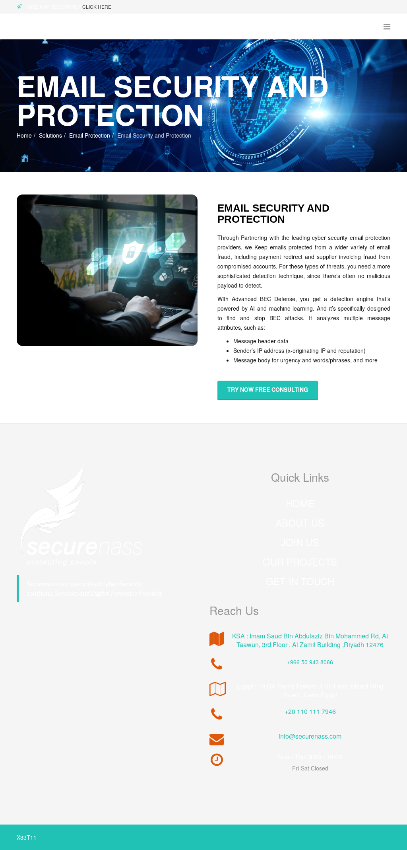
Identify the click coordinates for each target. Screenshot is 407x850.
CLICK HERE (96, 6)
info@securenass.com (310, 736)
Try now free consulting (267, 389)
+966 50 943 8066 (310, 662)
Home (24, 135)
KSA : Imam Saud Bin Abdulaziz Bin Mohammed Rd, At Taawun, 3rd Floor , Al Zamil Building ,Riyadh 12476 (310, 640)
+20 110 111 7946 (310, 711)
